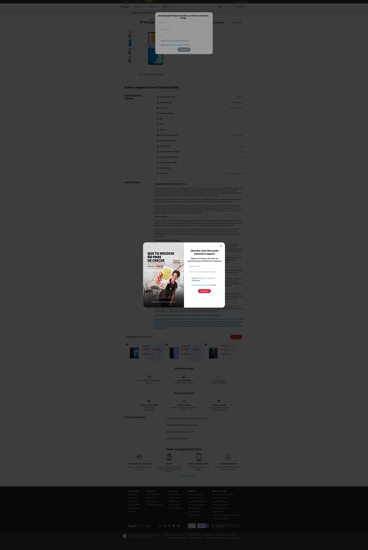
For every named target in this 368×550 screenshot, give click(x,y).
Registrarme (204, 291)
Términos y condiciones (207, 278)
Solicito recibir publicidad (200, 285)
